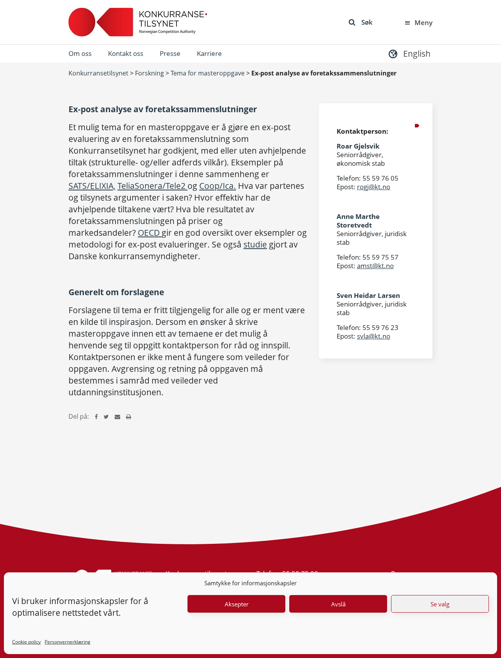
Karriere (209, 53)
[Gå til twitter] (106, 416)
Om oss (80, 53)
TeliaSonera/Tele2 (152, 185)
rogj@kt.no (373, 186)
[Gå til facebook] (96, 416)
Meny (423, 22)
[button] (409, 53)
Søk (367, 22)
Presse (170, 53)
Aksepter (237, 604)
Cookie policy (26, 641)
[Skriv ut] (128, 416)
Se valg (440, 604)
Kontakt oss (125, 53)
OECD (150, 232)
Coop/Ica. (217, 185)
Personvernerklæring (67, 641)
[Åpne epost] (117, 416)
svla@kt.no (373, 336)
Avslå (338, 604)
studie (255, 244)
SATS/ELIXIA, (91, 185)
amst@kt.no (375, 265)
